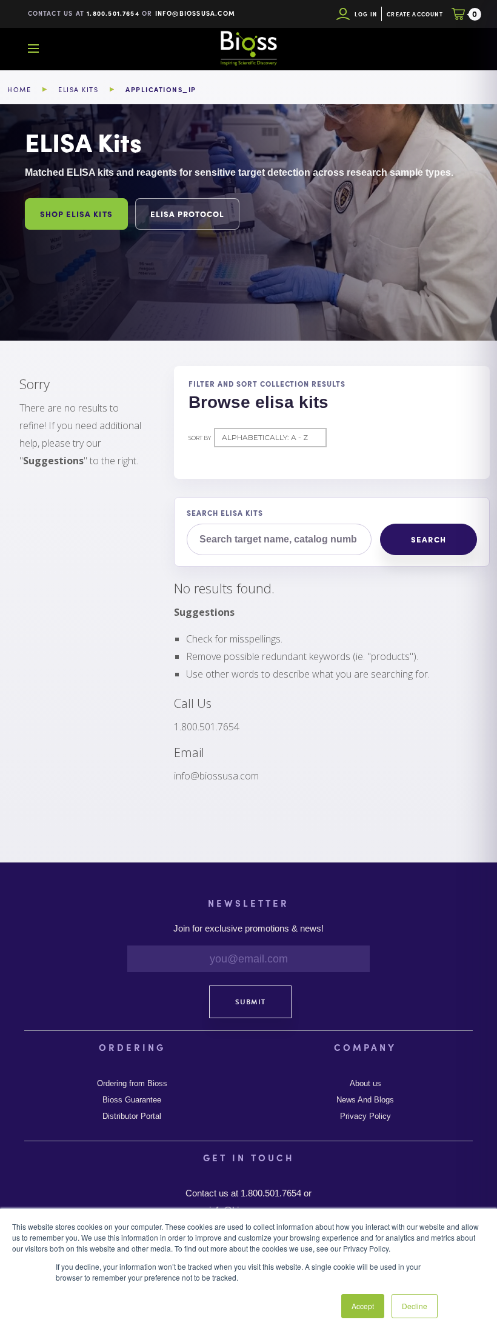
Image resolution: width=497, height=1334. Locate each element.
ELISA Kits (78, 89)
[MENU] (33, 48)
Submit (250, 1001)
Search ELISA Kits (224, 513)
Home (19, 89)
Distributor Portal (131, 1116)
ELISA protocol (187, 213)
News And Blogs (365, 1100)
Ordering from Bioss (132, 1083)
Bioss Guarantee (131, 1100)
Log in (366, 14)
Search (428, 539)
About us (365, 1083)
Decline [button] (414, 1306)
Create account (415, 14)
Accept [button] (363, 1306)
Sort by (199, 438)
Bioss (248, 48)
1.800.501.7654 (113, 13)
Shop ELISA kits (76, 213)
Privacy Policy (365, 1116)
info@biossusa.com (195, 13)
